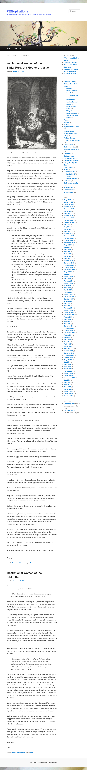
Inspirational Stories (70, 158)
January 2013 (68, 373)
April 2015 (67, 324)
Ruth (31, 752)
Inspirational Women (18, 563)
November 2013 (69, 355)
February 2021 (68, 231)
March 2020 (68, 256)
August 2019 (68, 272)
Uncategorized (69, 192)
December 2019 (69, 263)
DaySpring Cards (69, 410)
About (66, 120)
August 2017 (68, 285)
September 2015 (69, 315)
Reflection (67, 181)
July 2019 (67, 274)
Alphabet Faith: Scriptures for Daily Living (70, 133)
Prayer (66, 169)
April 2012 (67, 387)
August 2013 (68, 360)
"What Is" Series (69, 82)
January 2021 (68, 234)
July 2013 (67, 362)
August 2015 (68, 317)
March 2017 (68, 290)
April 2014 (67, 344)
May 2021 (67, 227)
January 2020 (68, 261)
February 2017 (68, 292)
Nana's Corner (68, 167)
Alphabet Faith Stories (71, 127)
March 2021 (68, 229)
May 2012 (67, 384)
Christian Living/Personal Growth (71, 90)
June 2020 (67, 249)
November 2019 (69, 265)
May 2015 (67, 321)
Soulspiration (68, 190)
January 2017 (68, 294)
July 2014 (67, 337)
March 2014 (68, 346)
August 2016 (68, 301)
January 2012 (68, 391)
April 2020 (67, 254)
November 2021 (69, 220)
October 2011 (68, 396)
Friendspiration (74, 95)
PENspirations (17, 11)
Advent (66, 122)
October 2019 (68, 267)
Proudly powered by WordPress (47, 762)
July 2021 (67, 225)
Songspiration (68, 187)
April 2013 (67, 366)
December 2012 (69, 375)
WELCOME (17, 48)
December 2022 (69, 209)
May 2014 (67, 342)
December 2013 (69, 353)
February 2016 (68, 308)
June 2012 (67, 382)
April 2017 (67, 288)
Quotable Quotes (69, 172)
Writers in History (72, 178)
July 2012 (67, 380)
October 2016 (68, 299)
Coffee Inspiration (70, 147)
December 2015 (69, 312)
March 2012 (68, 389)
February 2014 (68, 348)
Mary (31, 563)
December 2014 (69, 326)
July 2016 (67, 303)
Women (68, 176)
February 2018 (68, 281)
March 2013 (68, 369)
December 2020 (69, 236)
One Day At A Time (70, 62)
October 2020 (68, 240)
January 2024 (68, 202)
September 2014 (69, 333)
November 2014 (69, 328)
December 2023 (69, 204)
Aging (66, 124)
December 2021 (69, 218)
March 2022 (68, 211)
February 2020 (68, 258)
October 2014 (68, 330)
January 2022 (68, 216)
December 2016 (69, 297)
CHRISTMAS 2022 (70, 74)
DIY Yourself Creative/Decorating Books (72, 102)
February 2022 (68, 213)
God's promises (69, 156)
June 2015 (67, 319)
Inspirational (70, 174)
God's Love (68, 154)
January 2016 (68, 310)
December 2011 (69, 394)
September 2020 (69, 243)
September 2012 (69, 378)
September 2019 (69, 270)
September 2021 (69, 222)
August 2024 (68, 200)
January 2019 (68, 276)
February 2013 (68, 371)
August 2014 (68, 335)
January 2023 (68, 206)
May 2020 (67, 252)
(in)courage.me (69, 404)
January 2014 (68, 351)
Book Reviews (68, 145)
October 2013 (68, 357)
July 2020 (67, 247)
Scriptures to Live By (71, 183)
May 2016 (67, 306)
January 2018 (68, 283)
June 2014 (67, 339)
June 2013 (67, 364)
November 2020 (69, 238)
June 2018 (67, 279)
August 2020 (68, 245)
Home (9, 48)
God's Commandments (71, 149)
